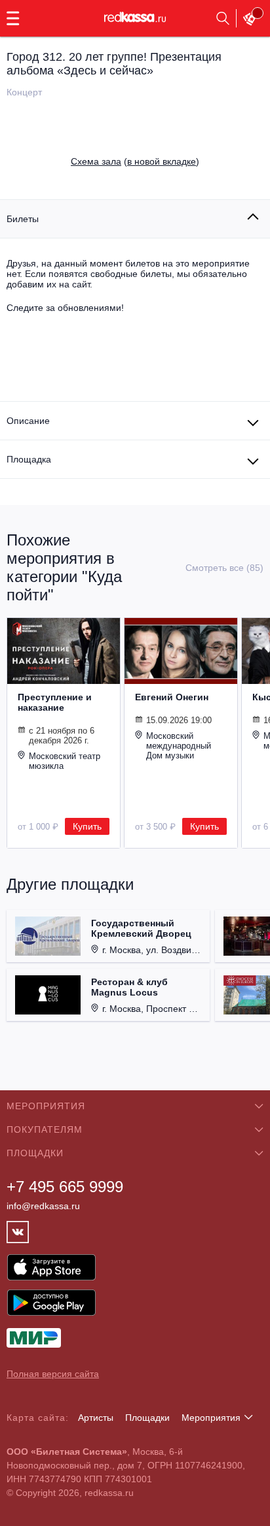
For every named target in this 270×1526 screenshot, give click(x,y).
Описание (28, 420)
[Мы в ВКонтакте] (18, 1232)
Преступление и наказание (55, 702)
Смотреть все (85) (224, 567)
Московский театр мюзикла (64, 761)
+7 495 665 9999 (65, 1186)
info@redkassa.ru (43, 1206)
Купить (87, 826)
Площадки (147, 1417)
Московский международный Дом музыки (178, 745)
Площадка (29, 459)
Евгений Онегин (171, 697)
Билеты (23, 219)
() (135, 161)
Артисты (95, 1417)
